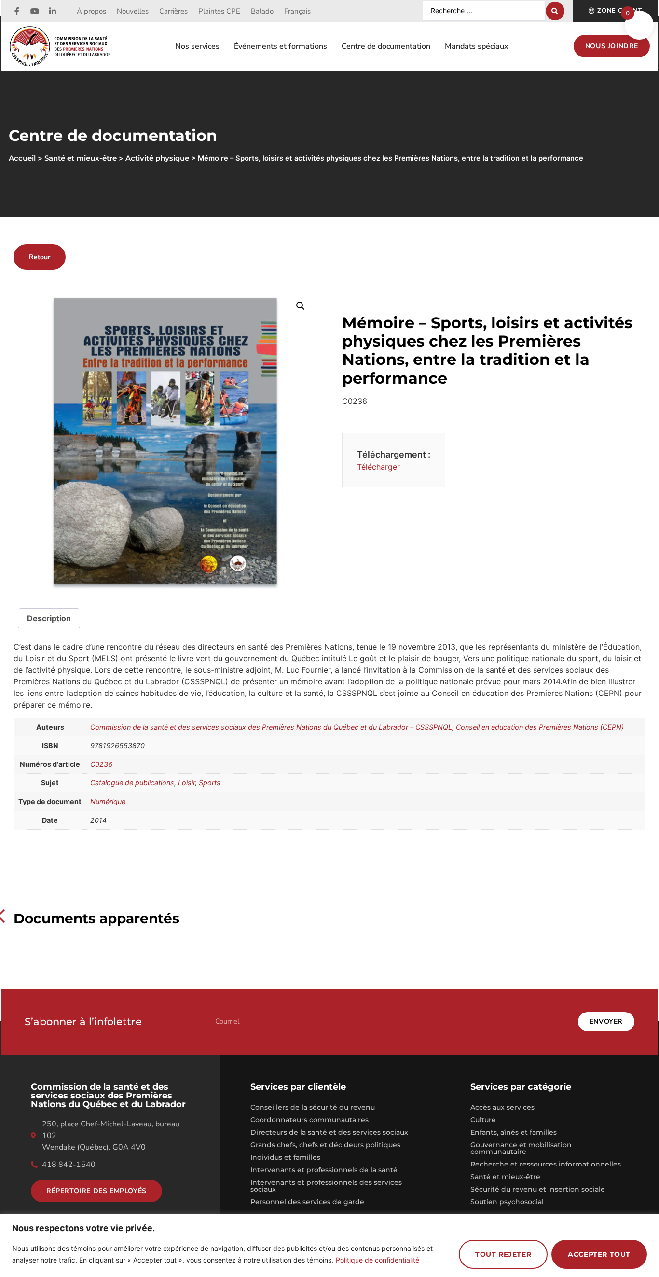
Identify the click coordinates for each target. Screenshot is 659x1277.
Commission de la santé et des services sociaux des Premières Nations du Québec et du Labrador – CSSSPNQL (271, 727)
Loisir (186, 782)
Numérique (107, 801)
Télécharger (378, 467)
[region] (329, 1245)
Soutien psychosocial (507, 1201)
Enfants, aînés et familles (513, 1132)
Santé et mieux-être (80, 158)
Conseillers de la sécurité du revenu (312, 1107)
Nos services (197, 46)
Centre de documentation (386, 46)
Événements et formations (280, 46)
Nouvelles (133, 11)
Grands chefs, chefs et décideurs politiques (325, 1144)
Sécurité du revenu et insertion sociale (537, 1189)
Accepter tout (599, 1254)
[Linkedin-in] (52, 11)
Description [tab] (49, 618)
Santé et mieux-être (505, 1176)
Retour (39, 257)
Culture (483, 1119)
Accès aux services (502, 1107)
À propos (91, 11)
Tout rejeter (503, 1254)
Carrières (173, 11)
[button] (300, 306)
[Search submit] (555, 11)
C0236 (101, 764)
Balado (262, 11)
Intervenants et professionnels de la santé (324, 1170)
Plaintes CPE (219, 11)
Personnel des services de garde (307, 1201)
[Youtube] (34, 11)
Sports (209, 782)
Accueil (22, 158)
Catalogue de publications (132, 782)
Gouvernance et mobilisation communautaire (521, 1148)
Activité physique (157, 158)
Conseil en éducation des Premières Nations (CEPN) (540, 727)
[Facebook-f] (17, 11)
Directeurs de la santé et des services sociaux (329, 1132)
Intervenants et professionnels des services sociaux (326, 1186)
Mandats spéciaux (476, 46)
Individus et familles (285, 1157)
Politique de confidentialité (377, 1260)
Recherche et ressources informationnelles (545, 1164)
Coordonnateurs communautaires (309, 1119)
